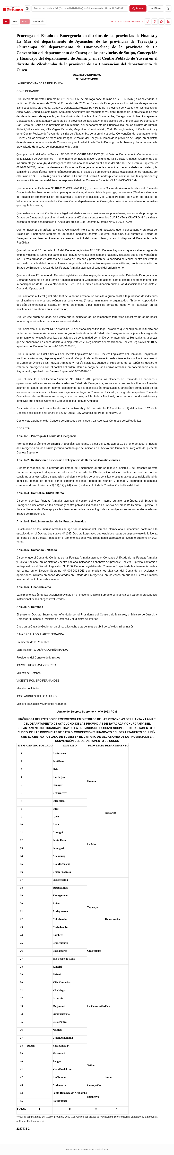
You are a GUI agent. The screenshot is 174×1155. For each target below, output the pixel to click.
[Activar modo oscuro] (168, 8)
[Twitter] (148, 21)
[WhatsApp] (161, 21)
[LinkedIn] (168, 21)
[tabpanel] (87, 583)
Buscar (140, 8)
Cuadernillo (38, 21)
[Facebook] (155, 21)
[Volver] (6, 21)
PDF (15, 21)
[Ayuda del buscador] (27, 8)
